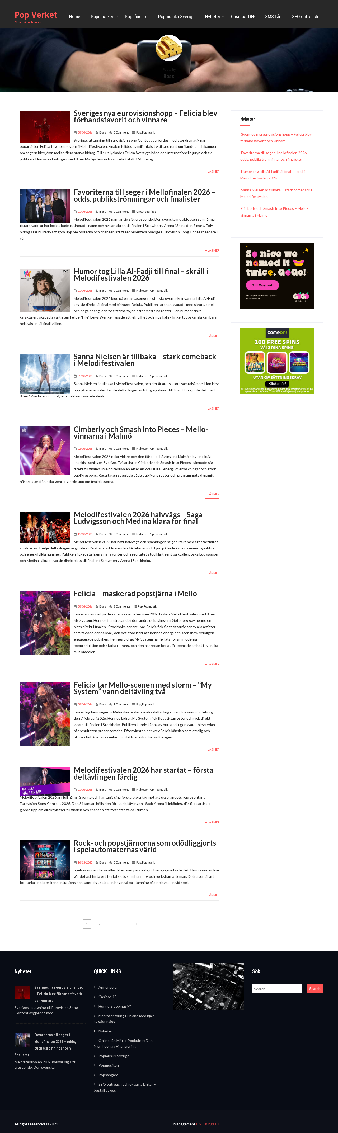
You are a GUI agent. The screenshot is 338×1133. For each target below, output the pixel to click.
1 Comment (121, 704)
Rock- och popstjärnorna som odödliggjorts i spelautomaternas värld (145, 846)
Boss (102, 132)
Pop (138, 132)
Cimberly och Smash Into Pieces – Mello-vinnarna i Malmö (141, 432)
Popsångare (136, 16)
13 (137, 924)
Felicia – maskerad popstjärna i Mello (135, 593)
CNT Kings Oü (208, 1124)
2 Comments (122, 606)
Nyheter (212, 16)
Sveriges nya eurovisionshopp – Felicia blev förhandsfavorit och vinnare (145, 116)
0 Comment (121, 132)
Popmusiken (102, 16)
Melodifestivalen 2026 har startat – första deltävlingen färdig (143, 773)
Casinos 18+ (243, 16)
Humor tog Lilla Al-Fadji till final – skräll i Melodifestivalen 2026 (141, 274)
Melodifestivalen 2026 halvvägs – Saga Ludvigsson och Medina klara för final (138, 517)
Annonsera (107, 987)
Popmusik (148, 132)
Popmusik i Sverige (176, 16)
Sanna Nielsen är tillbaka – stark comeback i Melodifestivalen (145, 359)
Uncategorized (146, 211)
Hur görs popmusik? (114, 1006)
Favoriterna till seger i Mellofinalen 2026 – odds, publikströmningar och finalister (144, 195)
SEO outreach (305, 16)
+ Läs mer (212, 171)
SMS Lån (273, 16)
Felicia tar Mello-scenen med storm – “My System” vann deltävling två (143, 688)
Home (74, 16)
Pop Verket (36, 14)
